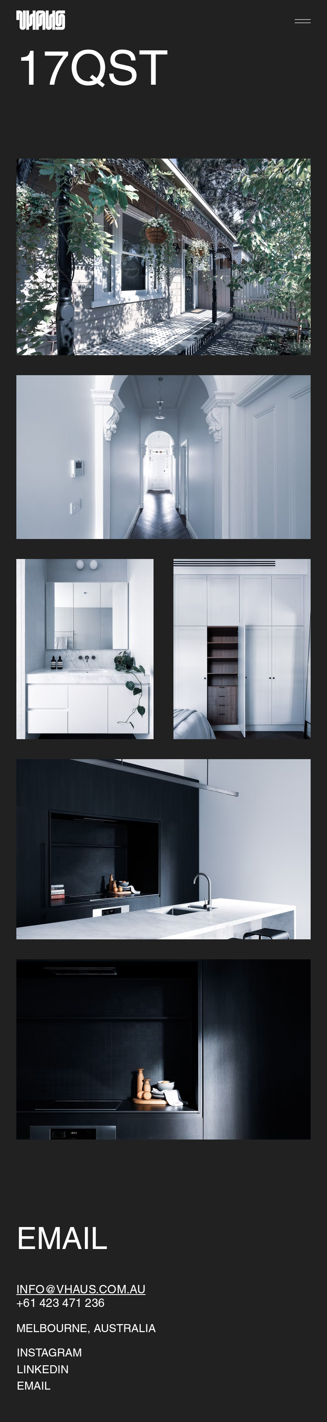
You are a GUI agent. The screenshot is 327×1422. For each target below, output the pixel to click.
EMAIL (34, 1385)
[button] (303, 21)
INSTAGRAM (49, 1352)
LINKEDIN (43, 1369)
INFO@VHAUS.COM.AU (81, 1289)
